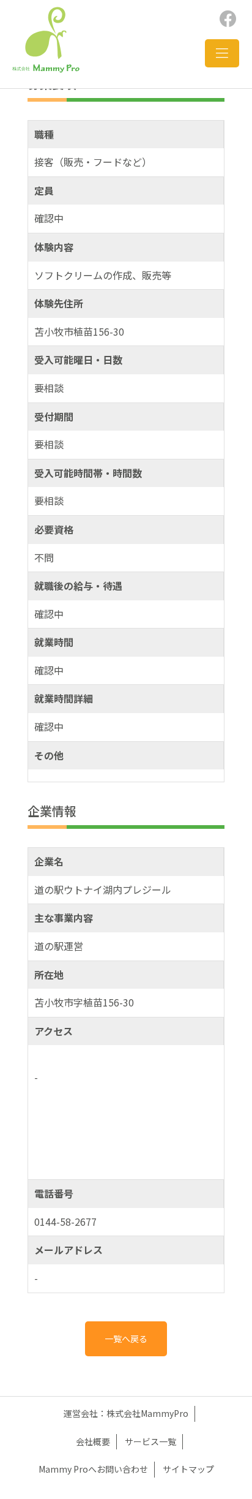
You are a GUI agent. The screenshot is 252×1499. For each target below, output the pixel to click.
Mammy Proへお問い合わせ (93, 1469)
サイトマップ (188, 1469)
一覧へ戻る (126, 1338)
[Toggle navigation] (222, 53)
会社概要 (93, 1441)
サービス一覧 (150, 1441)
